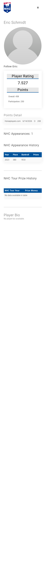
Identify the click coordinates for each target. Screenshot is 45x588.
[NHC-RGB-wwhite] (7, 3)
